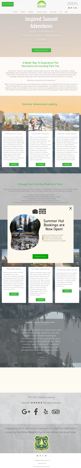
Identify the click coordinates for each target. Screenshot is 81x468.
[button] (70, 208)
